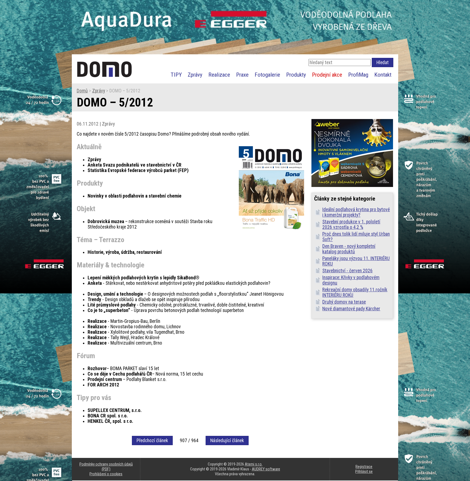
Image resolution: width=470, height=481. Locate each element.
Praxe (242, 74)
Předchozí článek (152, 440)
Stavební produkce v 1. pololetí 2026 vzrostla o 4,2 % (351, 224)
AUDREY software (266, 469)
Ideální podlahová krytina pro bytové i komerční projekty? (356, 212)
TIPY (176, 74)
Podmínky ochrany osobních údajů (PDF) (106, 466)
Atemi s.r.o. (253, 464)
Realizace (219, 74)
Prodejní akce (327, 74)
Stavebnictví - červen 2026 (347, 270)
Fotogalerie (267, 74)
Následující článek (227, 440)
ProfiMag (358, 74)
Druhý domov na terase (344, 302)
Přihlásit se (364, 471)
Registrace (363, 466)
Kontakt (382, 74)
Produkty (296, 74)
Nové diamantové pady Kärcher (351, 308)
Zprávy (195, 74)
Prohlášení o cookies (105, 473)
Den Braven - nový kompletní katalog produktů (348, 248)
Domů (82, 90)
